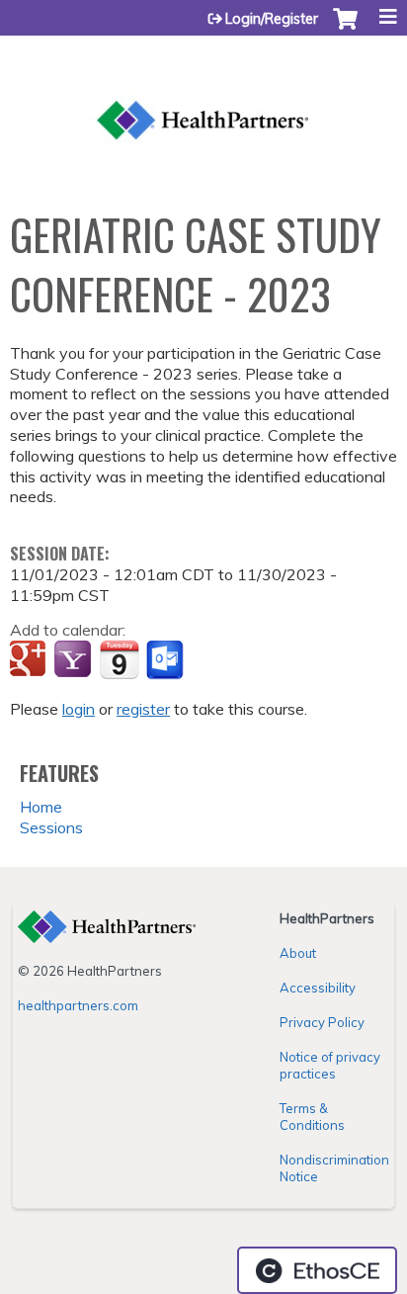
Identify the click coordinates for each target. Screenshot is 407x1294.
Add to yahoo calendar (74, 660)
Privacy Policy (322, 1022)
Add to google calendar (30, 660)
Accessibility (318, 987)
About (298, 953)
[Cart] (345, 28)
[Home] (203, 97)
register (143, 709)
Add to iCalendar (119, 659)
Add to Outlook (166, 660)
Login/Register (271, 19)
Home (41, 807)
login (78, 709)
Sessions (51, 827)
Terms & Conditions (312, 1116)
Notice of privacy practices (330, 1065)
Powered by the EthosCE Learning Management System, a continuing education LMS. (317, 1270)
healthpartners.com (78, 1005)
